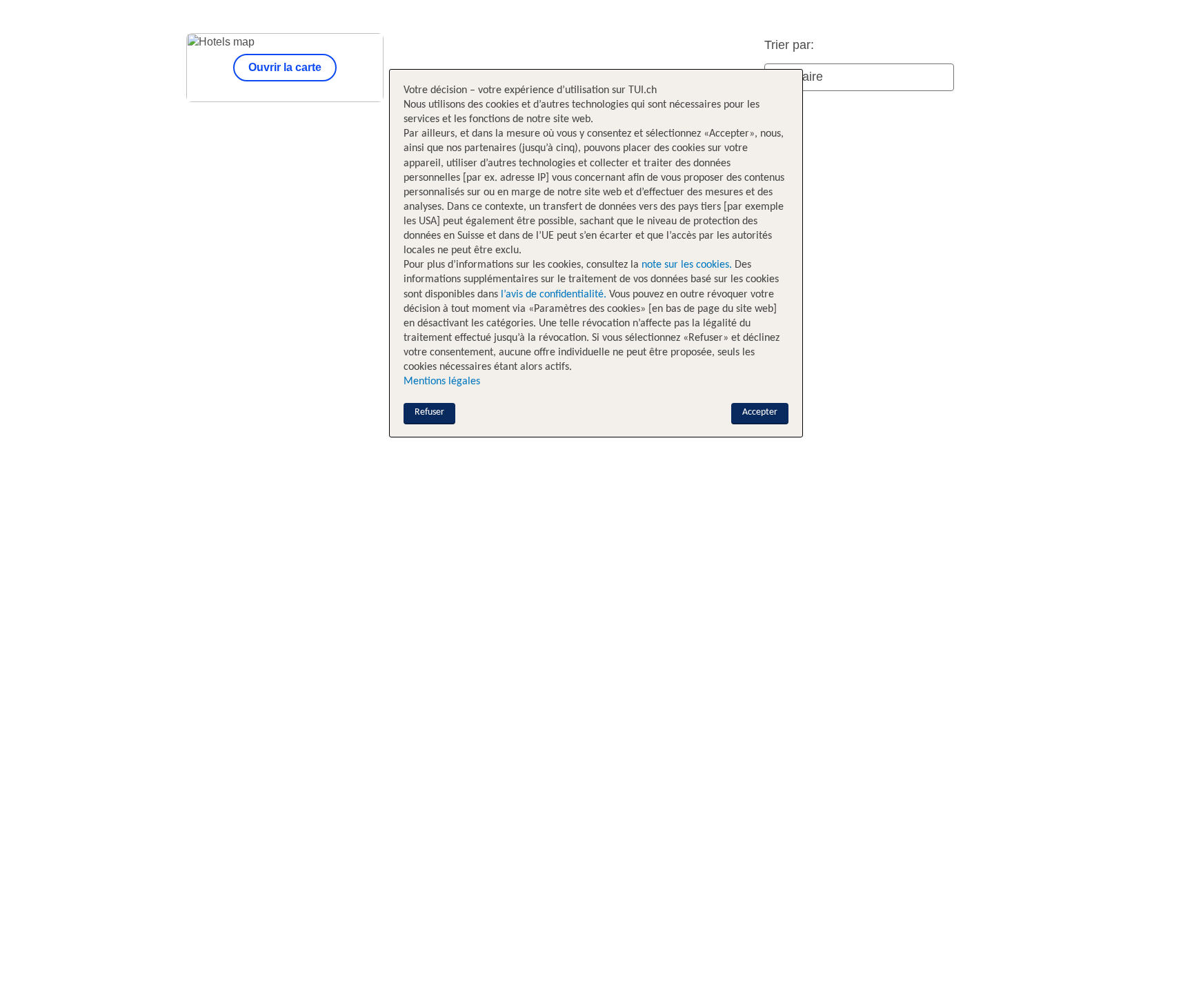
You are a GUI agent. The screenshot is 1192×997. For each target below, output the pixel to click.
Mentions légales (442, 381)
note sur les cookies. (685, 264)
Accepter (759, 412)
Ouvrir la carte (284, 67)
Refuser (429, 412)
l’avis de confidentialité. (553, 294)
